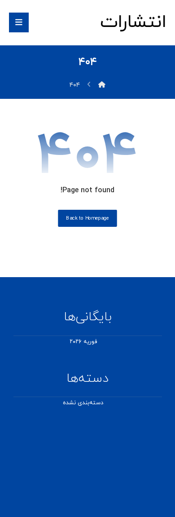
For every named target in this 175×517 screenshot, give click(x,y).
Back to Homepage (87, 218)
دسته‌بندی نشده (83, 403)
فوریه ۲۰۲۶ (83, 342)
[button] (19, 22)
